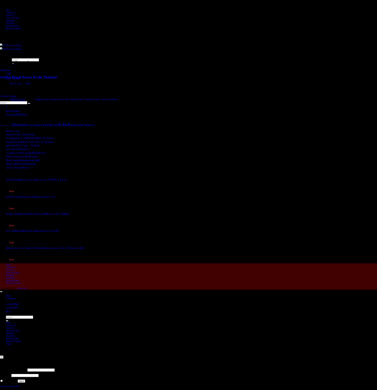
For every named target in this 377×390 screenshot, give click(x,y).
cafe (6, 125)
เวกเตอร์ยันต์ (12, 304)
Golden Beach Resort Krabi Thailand (28, 77)
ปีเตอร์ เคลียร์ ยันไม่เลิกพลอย (20, 164)
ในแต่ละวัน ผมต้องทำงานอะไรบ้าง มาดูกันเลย (29, 142)
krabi (67, 99)
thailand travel (77, 99)
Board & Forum (13, 28)
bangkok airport (42, 99)
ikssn (28, 83)
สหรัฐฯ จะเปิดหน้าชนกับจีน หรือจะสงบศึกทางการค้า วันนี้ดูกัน (37, 214)
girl (10, 125)
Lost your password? (9, 386)
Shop (8, 10)
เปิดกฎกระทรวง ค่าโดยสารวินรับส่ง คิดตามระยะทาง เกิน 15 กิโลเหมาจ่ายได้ (45, 248)
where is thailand (109, 99)
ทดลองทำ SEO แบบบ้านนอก (20, 134)
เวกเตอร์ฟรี (11, 307)
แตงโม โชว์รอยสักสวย (17, 167)
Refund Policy (12, 26)
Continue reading (9, 96)
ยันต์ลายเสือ (77, 125)
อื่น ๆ (8, 311)
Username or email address (13, 370)
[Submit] (7, 320)
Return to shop (13, 131)
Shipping (10, 20)
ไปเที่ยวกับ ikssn (5, 70)
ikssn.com (22, 288)
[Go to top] (1, 291)
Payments (10, 23)
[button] (8, 73)
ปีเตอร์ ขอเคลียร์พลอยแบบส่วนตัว (23, 160)
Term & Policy (13, 18)
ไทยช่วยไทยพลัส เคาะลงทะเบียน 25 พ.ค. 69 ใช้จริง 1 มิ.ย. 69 (36, 180)
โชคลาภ (89, 125)
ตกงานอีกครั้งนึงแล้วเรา (18, 149)
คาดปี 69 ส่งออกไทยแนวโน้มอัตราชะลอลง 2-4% (30, 197)
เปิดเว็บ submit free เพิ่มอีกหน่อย (22, 156)
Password (5, 375)
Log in (21, 381)
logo (31, 125)
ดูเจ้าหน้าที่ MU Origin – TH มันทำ (23, 145)
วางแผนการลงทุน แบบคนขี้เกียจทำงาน (26, 153)
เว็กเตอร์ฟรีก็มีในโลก (17, 115)
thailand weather (92, 99)
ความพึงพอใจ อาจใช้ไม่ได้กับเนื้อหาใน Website (30, 138)
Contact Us (11, 12)
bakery (2, 125)
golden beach (57, 99)
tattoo (38, 125)
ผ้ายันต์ (64, 125)
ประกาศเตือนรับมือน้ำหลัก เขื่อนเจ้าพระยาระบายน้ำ (32, 231)
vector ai (50, 124)
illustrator (20, 124)
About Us (10, 15)
